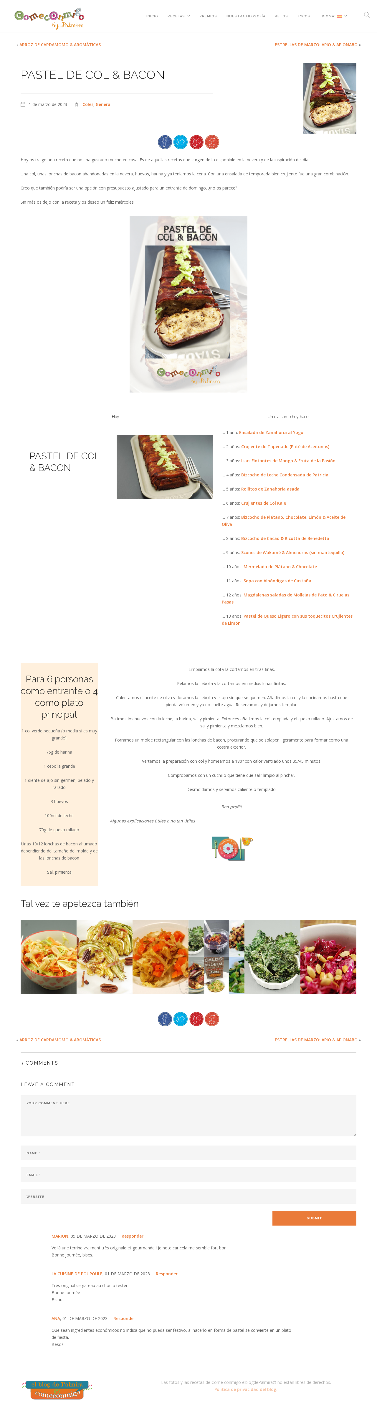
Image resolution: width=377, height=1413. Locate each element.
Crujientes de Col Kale (263, 503)
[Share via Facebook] (165, 141)
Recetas (176, 15)
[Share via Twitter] (180, 141)
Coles (87, 104)
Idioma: (328, 15)
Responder (132, 1236)
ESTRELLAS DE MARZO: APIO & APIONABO (316, 44)
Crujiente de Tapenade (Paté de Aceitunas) (285, 446)
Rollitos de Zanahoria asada (270, 489)
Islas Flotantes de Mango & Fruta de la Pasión (288, 460)
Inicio (152, 15)
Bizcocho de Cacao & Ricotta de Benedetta (285, 538)
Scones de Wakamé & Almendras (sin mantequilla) (292, 552)
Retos (281, 15)
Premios (208, 15)
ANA (56, 1318)
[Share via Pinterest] (196, 141)
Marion (60, 1236)
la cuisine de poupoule (77, 1273)
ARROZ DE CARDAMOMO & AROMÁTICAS (60, 44)
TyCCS (303, 15)
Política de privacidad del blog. (245, 1389)
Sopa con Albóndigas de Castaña (277, 581)
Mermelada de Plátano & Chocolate (280, 566)
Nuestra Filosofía (245, 15)
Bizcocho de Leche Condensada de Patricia (284, 475)
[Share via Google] (212, 141)
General (104, 104)
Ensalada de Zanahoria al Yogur (272, 432)
